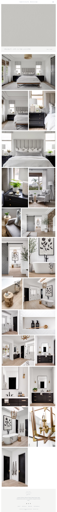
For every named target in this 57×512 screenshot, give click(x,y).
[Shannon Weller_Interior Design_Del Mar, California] (26, 503)
